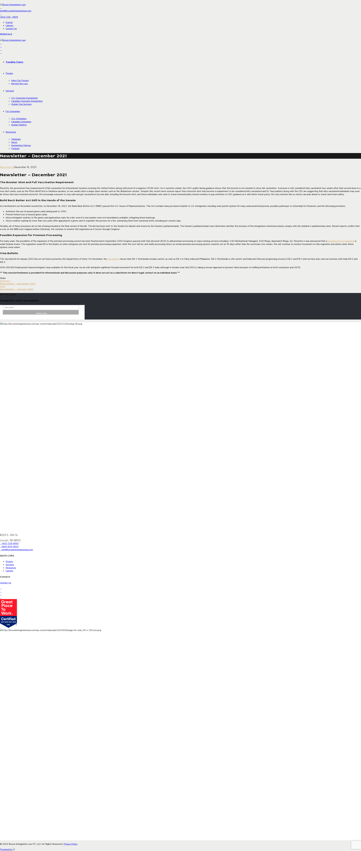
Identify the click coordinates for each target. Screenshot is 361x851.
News (14, 142)
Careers (9, 25)
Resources (11, 132)
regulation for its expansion (341, 241)
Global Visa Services (21, 104)
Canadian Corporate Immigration (27, 101)
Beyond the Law (19, 83)
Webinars (16, 139)
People (9, 73)
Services (10, 90)
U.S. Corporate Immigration (24, 98)
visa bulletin (113, 259)
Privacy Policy (70, 844)
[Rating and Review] (8, 627)
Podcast (15, 148)
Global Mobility (19, 124)
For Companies (13, 111)
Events (9, 22)
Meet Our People (20, 80)
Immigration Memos (21, 145)
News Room (7, 167)
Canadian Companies (21, 121)
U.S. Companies (19, 118)
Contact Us (11, 28)
